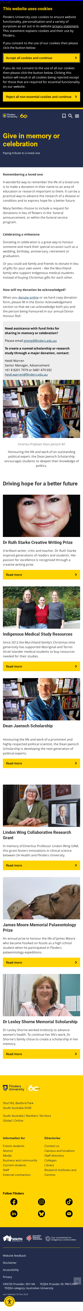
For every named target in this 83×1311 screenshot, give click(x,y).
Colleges (50, 1160)
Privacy (7, 1277)
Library (49, 1165)
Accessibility (11, 1270)
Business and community (20, 1160)
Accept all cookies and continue (29, 58)
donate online (28, 297)
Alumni (8, 1151)
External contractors (17, 1175)
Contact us (51, 1146)
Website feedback (14, 1255)
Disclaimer (10, 1262)
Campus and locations (59, 1151)
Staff (6, 1170)
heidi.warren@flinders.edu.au (26, 374)
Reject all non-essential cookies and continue (38, 97)
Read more (14, 575)
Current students (14, 1165)
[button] (64, 116)
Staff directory (54, 1155)
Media (7, 1155)
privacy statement (65, 26)
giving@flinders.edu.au (40, 341)
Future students (13, 1146)
